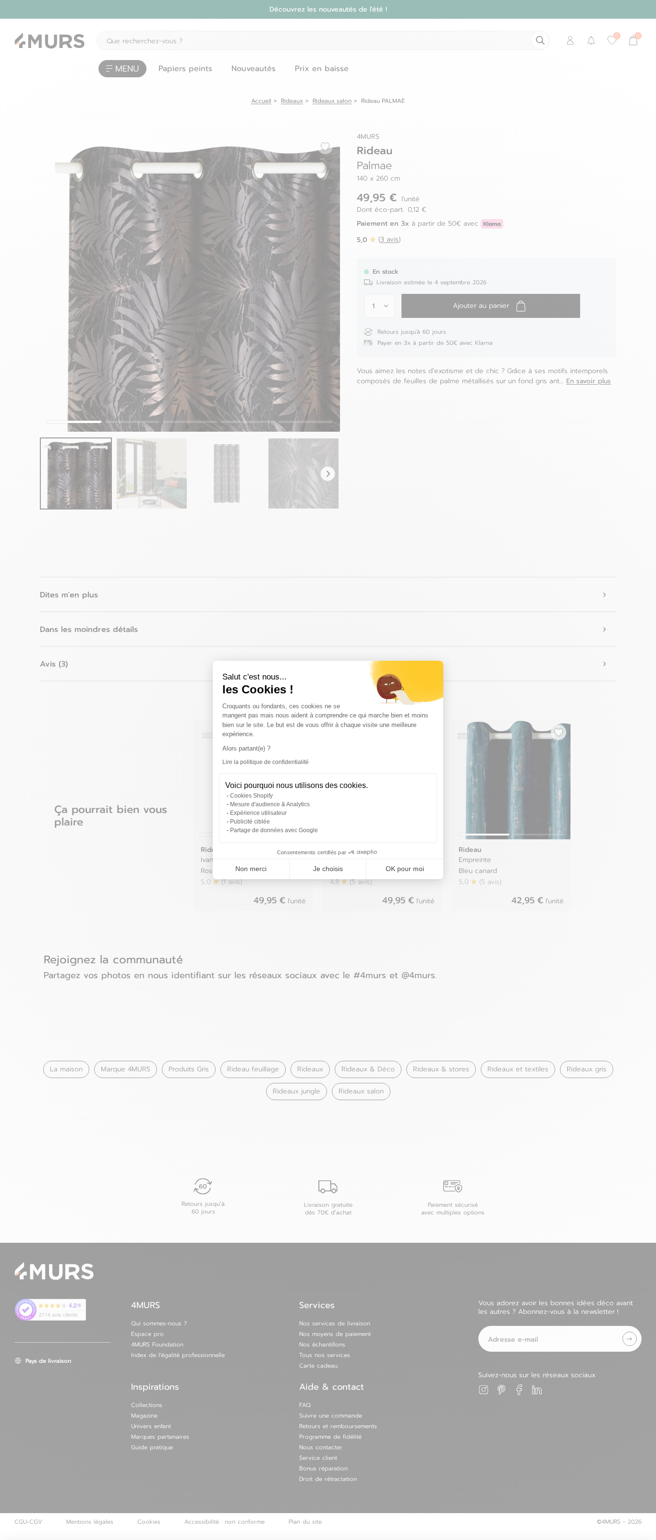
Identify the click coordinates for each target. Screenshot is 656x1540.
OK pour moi (405, 869)
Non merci (251, 869)
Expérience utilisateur (258, 813)
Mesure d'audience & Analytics (270, 804)
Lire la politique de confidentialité (265, 762)
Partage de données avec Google (274, 830)
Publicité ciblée (250, 821)
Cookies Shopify (251, 795)
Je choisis (328, 869)
